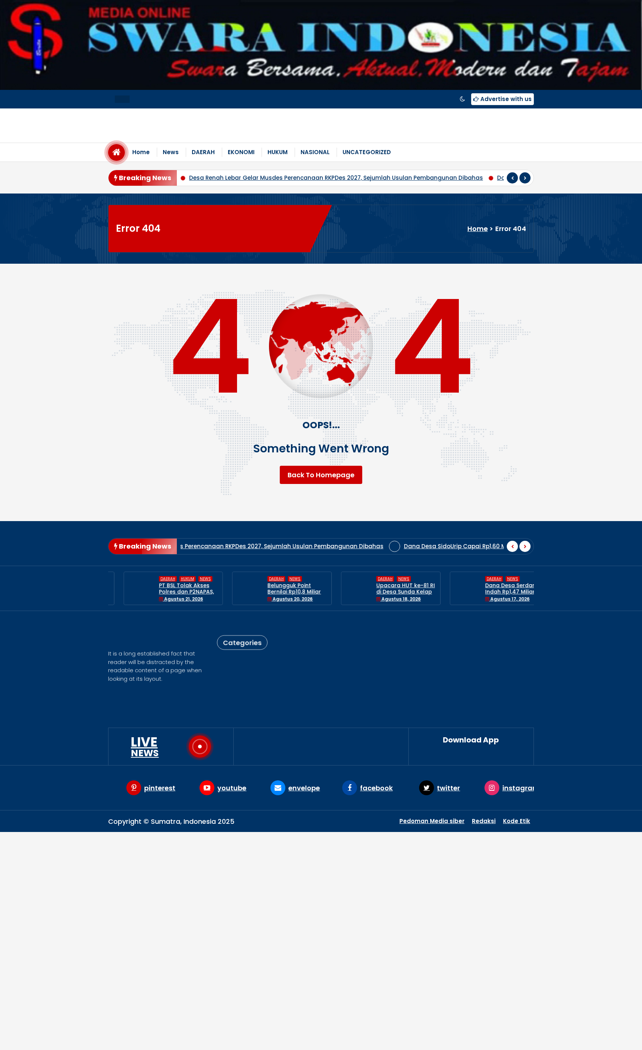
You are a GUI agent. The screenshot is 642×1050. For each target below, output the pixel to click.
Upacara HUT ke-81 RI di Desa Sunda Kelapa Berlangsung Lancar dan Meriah (391, 595)
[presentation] (512, 177)
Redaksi (484, 821)
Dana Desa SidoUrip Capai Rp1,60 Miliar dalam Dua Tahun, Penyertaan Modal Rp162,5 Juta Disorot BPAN (429, 546)
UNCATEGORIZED (367, 152)
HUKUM (278, 152)
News (171, 152)
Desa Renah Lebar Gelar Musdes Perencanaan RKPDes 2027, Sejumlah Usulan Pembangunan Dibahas (206, 178)
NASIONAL (315, 152)
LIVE (145, 746)
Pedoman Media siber (431, 821)
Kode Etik (516, 821)
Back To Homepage (321, 475)
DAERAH (203, 152)
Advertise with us (505, 99)
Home (141, 152)
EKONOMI (241, 152)
